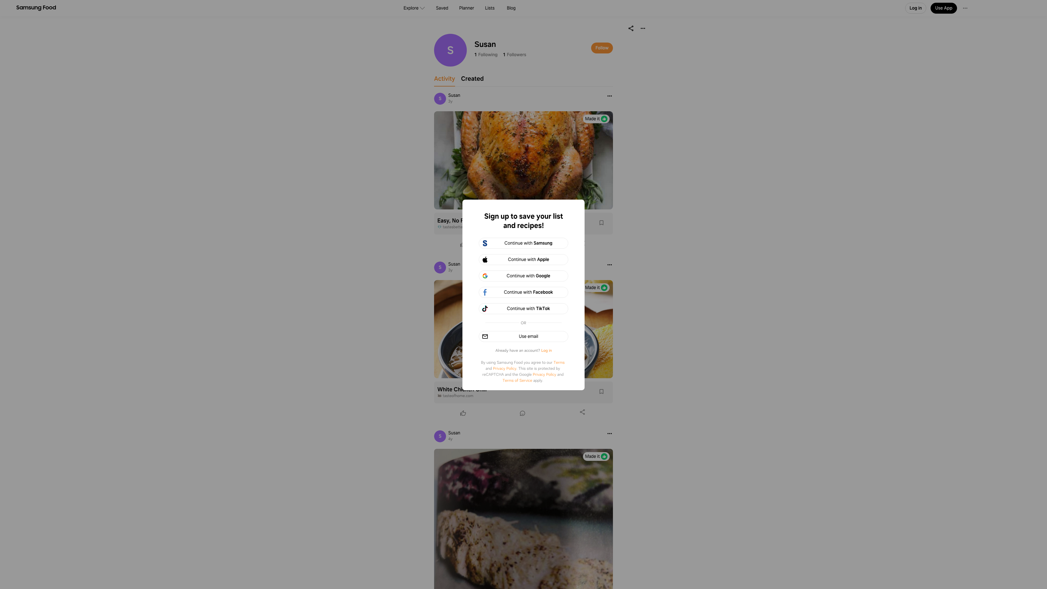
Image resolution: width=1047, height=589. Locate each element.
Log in (546, 350)
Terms (559, 362)
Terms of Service (517, 380)
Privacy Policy (504, 368)
